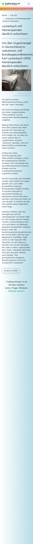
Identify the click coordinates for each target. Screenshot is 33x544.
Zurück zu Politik (11, 271)
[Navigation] (28, 4)
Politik (13, 15)
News (4, 15)
